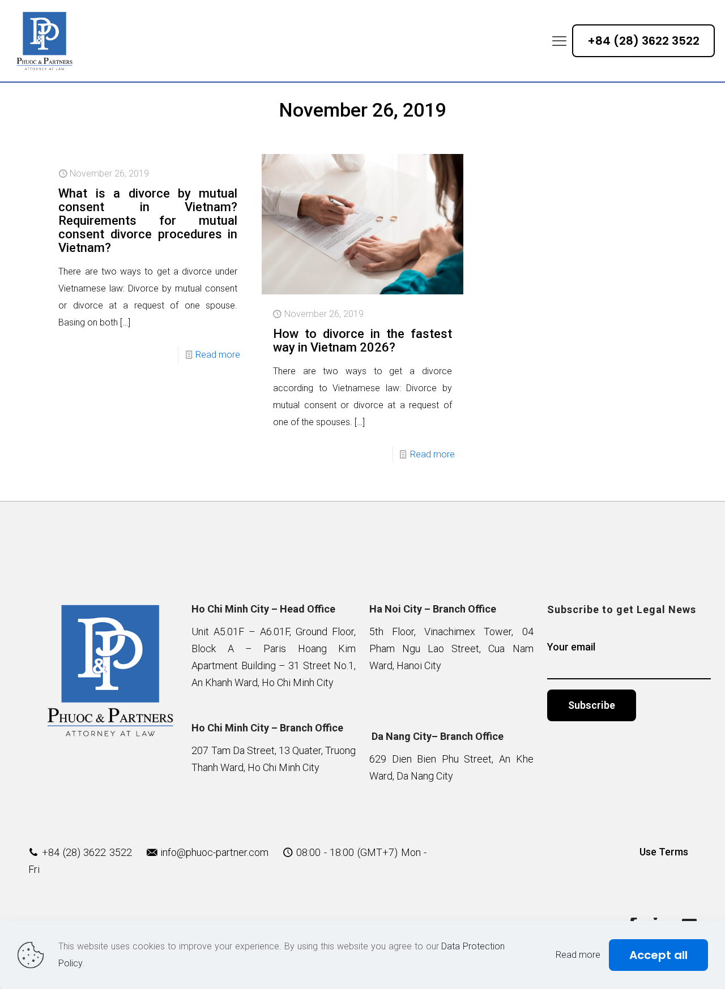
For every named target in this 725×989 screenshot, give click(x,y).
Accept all (658, 955)
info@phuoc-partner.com (214, 852)
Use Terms (663, 852)
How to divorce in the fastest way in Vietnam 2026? (362, 340)
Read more (217, 354)
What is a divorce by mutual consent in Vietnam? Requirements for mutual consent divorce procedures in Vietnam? (147, 220)
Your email (571, 647)
